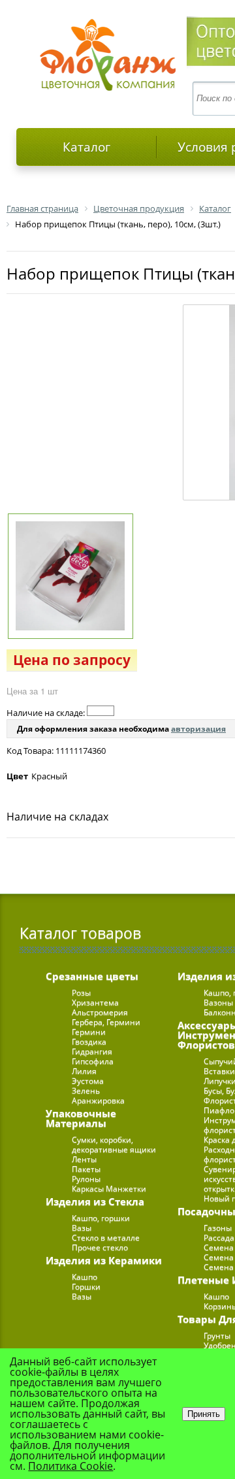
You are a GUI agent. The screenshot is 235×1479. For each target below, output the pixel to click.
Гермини (89, 1032)
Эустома (88, 1081)
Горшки (86, 1287)
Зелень (86, 1091)
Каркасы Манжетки (109, 1189)
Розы (81, 993)
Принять (203, 1414)
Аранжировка (98, 1100)
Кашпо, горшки (101, 1218)
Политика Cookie (70, 1466)
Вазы (81, 1228)
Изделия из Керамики (104, 1260)
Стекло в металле (106, 1238)
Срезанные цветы (92, 976)
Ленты (84, 1159)
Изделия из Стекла (95, 1201)
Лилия (84, 1071)
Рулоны (86, 1179)
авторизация (198, 728)
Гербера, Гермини (106, 1022)
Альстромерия (100, 1012)
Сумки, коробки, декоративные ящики (114, 1144)
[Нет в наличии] (100, 711)
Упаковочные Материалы (81, 1118)
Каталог (86, 146)
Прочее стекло (100, 1247)
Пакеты (86, 1169)
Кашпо (84, 1277)
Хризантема (95, 1002)
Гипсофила (93, 1061)
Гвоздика (89, 1042)
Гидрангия (92, 1051)
